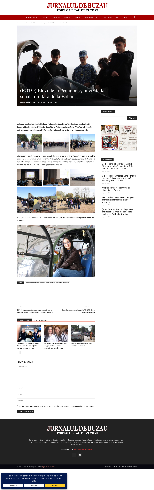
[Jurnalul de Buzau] (77, 7)
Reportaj (89, 17)
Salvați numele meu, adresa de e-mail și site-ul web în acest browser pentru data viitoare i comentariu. (56, 406)
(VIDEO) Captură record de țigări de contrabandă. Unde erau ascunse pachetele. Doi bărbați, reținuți (117, 211)
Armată (25, 23)
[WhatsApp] (49, 116)
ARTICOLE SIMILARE (24, 320)
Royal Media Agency (48, 467)
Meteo (117, 17)
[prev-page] (18, 352)
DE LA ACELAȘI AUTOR (41, 320)
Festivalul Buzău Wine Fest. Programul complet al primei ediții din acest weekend (119, 199)
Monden (108, 17)
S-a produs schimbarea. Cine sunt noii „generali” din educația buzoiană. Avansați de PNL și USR (55, 346)
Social (98, 17)
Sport (125, 17)
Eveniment (56, 17)
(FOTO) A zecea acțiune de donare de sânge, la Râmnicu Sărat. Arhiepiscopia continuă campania (35, 311)
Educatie (78, 17)
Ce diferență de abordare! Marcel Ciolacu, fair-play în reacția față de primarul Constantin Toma (28, 346)
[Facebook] (33, 116)
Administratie (32, 17)
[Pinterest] (44, 116)
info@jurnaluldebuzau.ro (83, 449)
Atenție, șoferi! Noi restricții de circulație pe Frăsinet (116, 189)
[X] (39, 116)
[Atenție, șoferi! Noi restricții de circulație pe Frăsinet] (83, 333)
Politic (45, 17)
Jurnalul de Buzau (30, 102)
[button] (134, 17)
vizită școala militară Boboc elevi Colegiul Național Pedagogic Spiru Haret (47, 282)
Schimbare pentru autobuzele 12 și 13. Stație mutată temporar (78, 311)
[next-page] (21, 352)
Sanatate (67, 17)
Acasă (19, 23)
